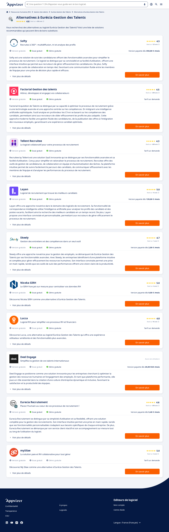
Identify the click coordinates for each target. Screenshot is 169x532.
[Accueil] (7, 12)
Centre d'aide (119, 510)
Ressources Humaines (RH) (21, 12)
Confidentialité (11, 506)
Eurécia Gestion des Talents (61, 12)
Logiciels (63, 510)
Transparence (11, 511)
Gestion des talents (41, 12)
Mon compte (119, 505)
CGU (7, 515)
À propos (63, 505)
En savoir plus (142, 74)
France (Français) (130, 522)
